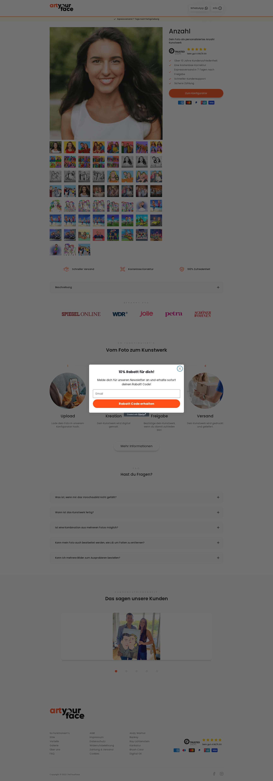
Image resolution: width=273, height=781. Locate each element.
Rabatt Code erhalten (136, 403)
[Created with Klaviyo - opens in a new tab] (136, 414)
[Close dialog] (180, 368)
